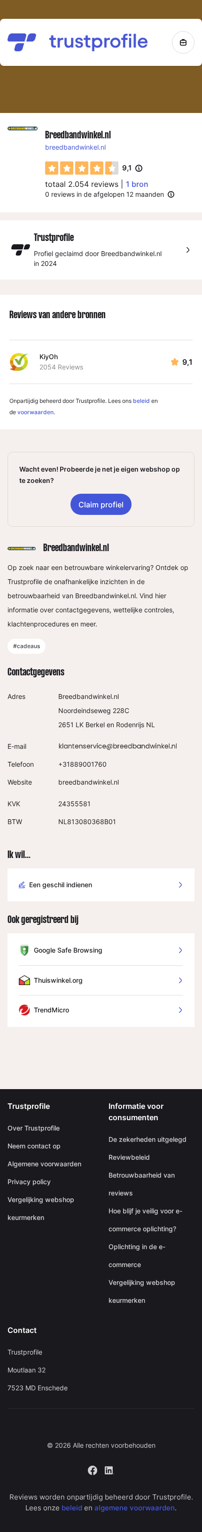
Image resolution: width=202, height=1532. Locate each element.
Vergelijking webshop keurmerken (41, 1208)
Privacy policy (29, 1182)
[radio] (51, 168)
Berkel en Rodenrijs (114, 725)
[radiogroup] (81, 168)
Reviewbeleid (129, 1157)
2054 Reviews (61, 367)
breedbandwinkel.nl (75, 147)
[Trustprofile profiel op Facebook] (92, 1470)
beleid (141, 400)
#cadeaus (26, 646)
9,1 (132, 168)
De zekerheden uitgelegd (147, 1139)
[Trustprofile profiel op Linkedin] (109, 1470)
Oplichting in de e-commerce (137, 1255)
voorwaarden (35, 412)
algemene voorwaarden (134, 1507)
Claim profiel (101, 504)
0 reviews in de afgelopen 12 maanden (104, 194)
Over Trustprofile (34, 1128)
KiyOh (48, 357)
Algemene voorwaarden (44, 1164)
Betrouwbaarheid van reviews (142, 1184)
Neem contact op (34, 1146)
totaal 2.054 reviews (81, 184)
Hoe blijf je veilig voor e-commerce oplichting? (145, 1220)
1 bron (137, 184)
